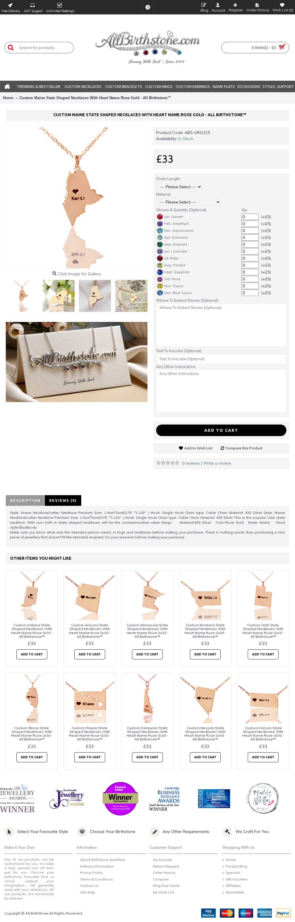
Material (163, 194)
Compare (161, 879)
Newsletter (235, 892)
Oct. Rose (172, 279)
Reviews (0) (63, 500)
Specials (233, 872)
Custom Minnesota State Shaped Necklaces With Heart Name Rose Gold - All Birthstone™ (147, 631)
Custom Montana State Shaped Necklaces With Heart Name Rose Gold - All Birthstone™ (205, 631)
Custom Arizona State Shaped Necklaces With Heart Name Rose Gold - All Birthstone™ (90, 631)
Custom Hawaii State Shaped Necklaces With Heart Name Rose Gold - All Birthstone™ (90, 734)
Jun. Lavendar (175, 251)
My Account (162, 859)
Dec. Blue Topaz (178, 293)
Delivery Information (97, 866)
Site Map (87, 892)
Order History (164, 872)
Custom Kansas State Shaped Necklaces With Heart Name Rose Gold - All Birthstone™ (263, 734)
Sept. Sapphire (177, 272)
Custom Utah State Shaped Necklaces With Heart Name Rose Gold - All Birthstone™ (263, 631)
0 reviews (191, 463)
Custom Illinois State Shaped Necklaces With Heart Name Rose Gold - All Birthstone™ (32, 734)
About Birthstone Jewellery (102, 859)
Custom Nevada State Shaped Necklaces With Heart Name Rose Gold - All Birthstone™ (205, 734)
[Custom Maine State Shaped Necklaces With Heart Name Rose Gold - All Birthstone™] (77, 198)
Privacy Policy (91, 872)
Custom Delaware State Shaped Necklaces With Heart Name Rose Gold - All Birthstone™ (147, 734)
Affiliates (233, 886)
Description (25, 500)
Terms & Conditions (96, 879)
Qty (244, 210)
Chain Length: (168, 178)
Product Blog (236, 866)
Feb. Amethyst (176, 223)
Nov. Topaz (173, 286)
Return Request (166, 866)
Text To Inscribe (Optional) (178, 350)
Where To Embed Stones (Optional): (187, 300)
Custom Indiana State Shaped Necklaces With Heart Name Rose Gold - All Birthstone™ (32, 631)
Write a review (217, 463)
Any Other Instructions (176, 366)
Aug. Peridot (174, 265)
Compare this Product (244, 448)
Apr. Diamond (176, 237)
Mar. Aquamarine (178, 230)
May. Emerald (175, 244)
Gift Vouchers (237, 879)
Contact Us (89, 886)
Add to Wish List (198, 448)
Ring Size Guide (166, 886)
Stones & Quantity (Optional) (181, 210)
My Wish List (163, 892)
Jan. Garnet (173, 216)
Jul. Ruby (171, 258)
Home (231, 859)
